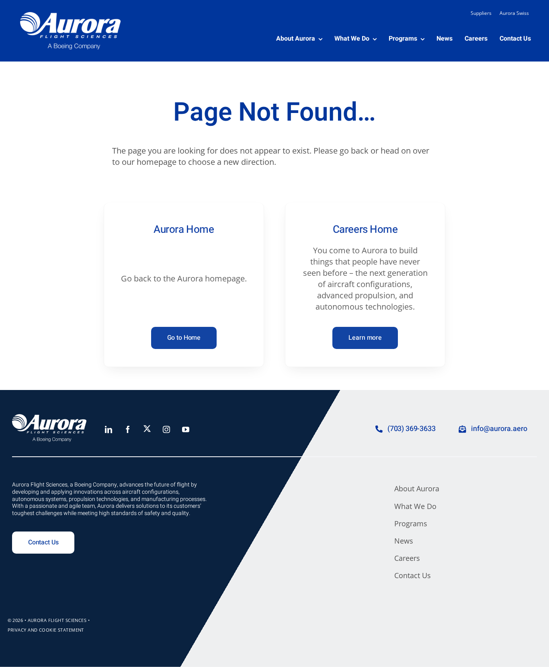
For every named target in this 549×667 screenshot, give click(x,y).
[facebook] (127, 429)
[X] (147, 428)
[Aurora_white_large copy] (70, 15)
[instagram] (166, 429)
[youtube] (185, 429)
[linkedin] (108, 429)
